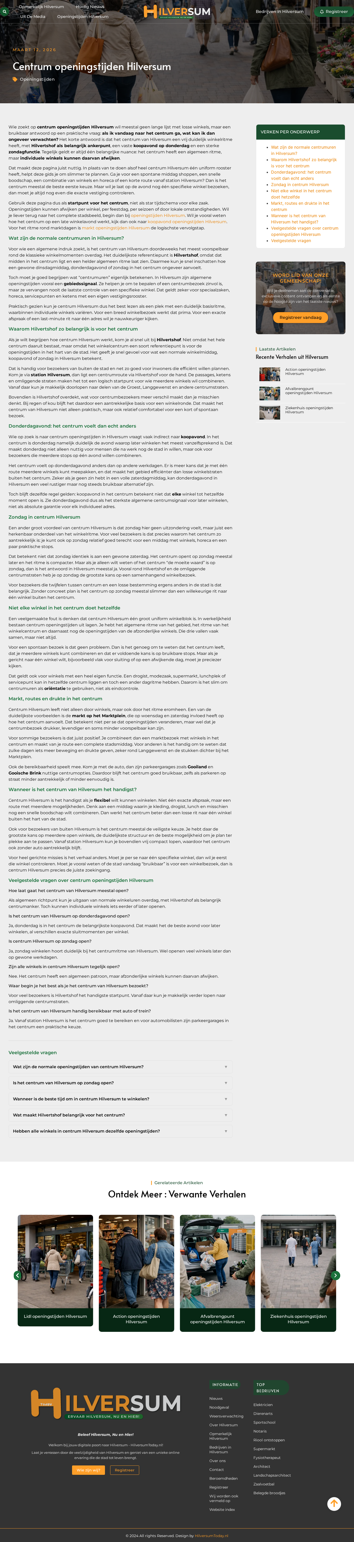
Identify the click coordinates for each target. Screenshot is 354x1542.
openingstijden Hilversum (158, 215)
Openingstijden (37, 79)
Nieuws (216, 1398)
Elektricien (263, 1404)
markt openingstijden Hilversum (116, 227)
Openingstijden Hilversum (83, 16)
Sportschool (264, 1422)
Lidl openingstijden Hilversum (55, 1316)
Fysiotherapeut (267, 1457)
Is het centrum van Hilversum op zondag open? (120, 1082)
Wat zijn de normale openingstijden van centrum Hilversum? (120, 1066)
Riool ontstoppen (269, 1440)
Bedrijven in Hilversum (220, 1449)
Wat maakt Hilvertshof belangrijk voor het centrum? (120, 1115)
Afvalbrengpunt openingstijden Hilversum (308, 391)
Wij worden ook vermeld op (223, 1498)
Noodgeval (219, 1407)
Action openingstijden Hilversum (136, 1319)
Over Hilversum (223, 1425)
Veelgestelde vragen (291, 240)
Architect (261, 1466)
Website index (222, 1509)
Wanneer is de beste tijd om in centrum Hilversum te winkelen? (120, 1098)
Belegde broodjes (269, 1493)
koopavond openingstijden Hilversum (187, 221)
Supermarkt (264, 1449)
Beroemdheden (223, 1478)
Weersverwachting (225, 1416)
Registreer (218, 1487)
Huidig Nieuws (90, 6)
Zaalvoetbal (263, 1484)
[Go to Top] (334, 1503)
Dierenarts (263, 1413)
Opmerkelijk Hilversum (41, 6)
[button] (4, 11)
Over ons (217, 1460)
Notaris (260, 1431)
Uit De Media (32, 16)
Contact (216, 1469)
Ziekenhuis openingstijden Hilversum (298, 1319)
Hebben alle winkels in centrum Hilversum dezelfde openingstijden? (120, 1131)
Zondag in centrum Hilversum (300, 184)
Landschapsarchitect (269, 1475)
